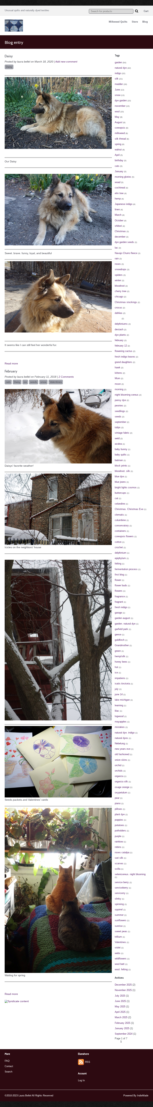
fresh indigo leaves (125, 356)
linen (117, 209)
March (118, 214)
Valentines (56, 381)
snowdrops (120, 269)
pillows (118, 809)
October (119, 220)
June (117, 89)
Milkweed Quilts (118, 21)
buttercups (120, 492)
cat (116, 498)
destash (119, 329)
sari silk (119, 857)
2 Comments (66, 376)
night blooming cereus (126, 394)
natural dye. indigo (125, 732)
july (116, 689)
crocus (118, 307)
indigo (118, 73)
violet (118, 947)
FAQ (7, 1060)
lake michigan (122, 699)
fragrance (120, 596)
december (120, 236)
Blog (145, 21)
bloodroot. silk (122, 471)
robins (118, 847)
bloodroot (120, 285)
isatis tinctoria (122, 683)
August (118, 122)
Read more (11, 363)
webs (117, 953)
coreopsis (120, 127)
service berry (122, 882)
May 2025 (120, 1006)
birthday (119, 160)
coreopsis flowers (124, 536)
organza (119, 776)
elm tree (119, 193)
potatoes (119, 825)
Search (8, 1071)
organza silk (121, 781)
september (120, 422)
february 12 (121, 345)
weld (117, 438)
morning (119, 389)
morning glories (123, 176)
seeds (33, 381)
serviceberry (121, 887)
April (117, 155)
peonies (119, 405)
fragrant (119, 601)
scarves (119, 863)
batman (119, 460)
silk (116, 78)
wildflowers (121, 958)
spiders (119, 275)
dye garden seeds (124, 242)
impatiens (120, 678)
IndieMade (142, 1095)
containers (120, 531)
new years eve (122, 748)
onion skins (121, 759)
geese (118, 634)
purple (118, 836)
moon (118, 383)
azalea (118, 443)
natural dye (121, 67)
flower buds (121, 585)
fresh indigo (121, 607)
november (120, 105)
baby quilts (121, 454)
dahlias (118, 313)
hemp (118, 198)
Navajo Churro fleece (126, 253)
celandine (120, 503)
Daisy (9, 56)
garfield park (121, 629)
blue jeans (120, 481)
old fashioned (122, 754)
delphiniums (121, 323)
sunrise (119, 926)
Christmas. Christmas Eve (129, 509)
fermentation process (126, 569)
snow (43, 381)
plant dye (120, 814)
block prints (121, 465)
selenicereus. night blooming (130, 874)
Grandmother (122, 645)
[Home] (14, 30)
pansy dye (120, 400)
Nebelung (120, 743)
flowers (118, 590)
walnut (118, 149)
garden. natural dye (125, 623)
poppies (119, 819)
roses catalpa (122, 852)
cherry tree (120, 291)
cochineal (120, 187)
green (118, 650)
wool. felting (121, 969)
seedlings (120, 411)
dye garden (121, 100)
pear (117, 798)
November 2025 (123, 990)
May (117, 116)
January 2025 (122, 1028)
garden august (122, 618)
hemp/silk (120, 656)
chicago (119, 296)
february (119, 340)
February (11, 371)
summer (119, 915)
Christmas (120, 231)
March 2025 (121, 1017)
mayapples (121, 721)
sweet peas (121, 931)
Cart (146, 11)
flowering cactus (123, 351)
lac (116, 247)
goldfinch (119, 639)
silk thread (120, 138)
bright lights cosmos (126, 487)
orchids (119, 770)
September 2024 (123, 1033)
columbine (120, 520)
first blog (119, 574)
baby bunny (121, 449)
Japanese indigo (123, 204)
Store (135, 21)
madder (119, 84)
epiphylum (120, 558)
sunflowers (120, 920)
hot (116, 667)
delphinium (120, 552)
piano (118, 803)
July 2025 (120, 995)
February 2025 (122, 1023)
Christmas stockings (126, 302)
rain (117, 258)
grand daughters (123, 362)
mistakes (120, 727)
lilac (117, 710)
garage (118, 612)
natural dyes (121, 738)
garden (118, 62)
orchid (118, 765)
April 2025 (120, 1012)
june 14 (119, 694)
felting (118, 563)
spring (118, 144)
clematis (119, 514)
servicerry (120, 893)
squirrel (119, 909)
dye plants (120, 334)
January (119, 171)
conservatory (122, 525)
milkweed (120, 133)
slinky (118, 898)
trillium (118, 936)
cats (8, 381)
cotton (118, 542)
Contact (9, 1066)
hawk (117, 367)
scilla (117, 868)
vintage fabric (122, 432)
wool (117, 111)
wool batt (119, 964)
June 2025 (120, 1001)
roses (118, 264)
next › (138, 1041)
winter (118, 280)
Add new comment (66, 61)
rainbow (119, 841)
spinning (119, 904)
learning (119, 705)
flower (118, 580)
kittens (118, 372)
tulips (118, 427)
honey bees (121, 661)
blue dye (119, 476)
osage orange (122, 787)
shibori (118, 225)
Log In (81, 1080)
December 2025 (123, 984)
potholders (120, 830)
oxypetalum (121, 792)
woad (117, 182)
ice (25, 381)
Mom (117, 378)
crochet (119, 547)
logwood (119, 716)
